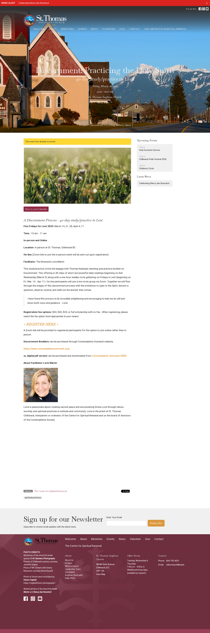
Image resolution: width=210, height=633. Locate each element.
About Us (69, 560)
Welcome (38, 29)
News (94, 29)
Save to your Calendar (36, 209)
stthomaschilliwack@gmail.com (176, 564)
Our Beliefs (70, 572)
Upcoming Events (147, 140)
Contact (134, 29)
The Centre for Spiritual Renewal (165, 29)
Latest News (144, 176)
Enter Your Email (114, 517)
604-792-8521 (191, 9)
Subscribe (156, 523)
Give (122, 29)
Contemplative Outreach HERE (109, 355)
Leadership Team (73, 569)
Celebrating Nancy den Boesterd (34, 3)
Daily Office (70, 578)
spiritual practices (33, 497)
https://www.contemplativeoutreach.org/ (47, 348)
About (53, 29)
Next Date (104, 102)
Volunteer (108, 29)
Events (82, 29)
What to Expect (72, 566)
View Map (100, 574)
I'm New (68, 563)
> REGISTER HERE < (41, 324)
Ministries (67, 29)
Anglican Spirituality (74, 575)
